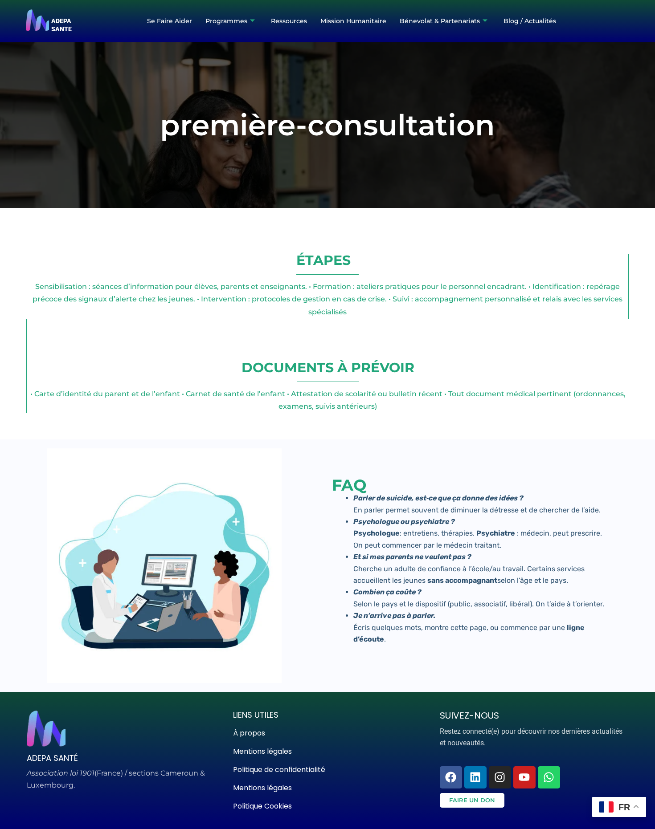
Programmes (226, 21)
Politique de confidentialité (279, 769)
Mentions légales (262, 751)
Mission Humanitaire (353, 21)
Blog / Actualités (530, 21)
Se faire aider (169, 21)
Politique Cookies (262, 806)
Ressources (289, 21)
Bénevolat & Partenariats (440, 21)
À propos (249, 733)
